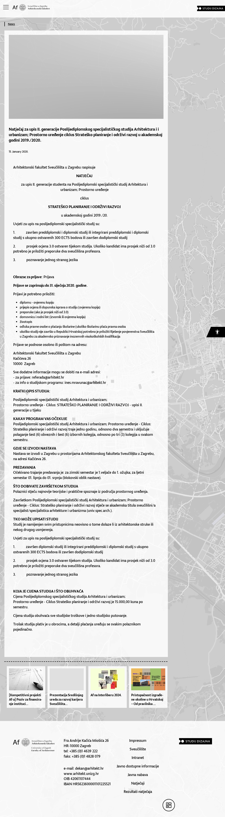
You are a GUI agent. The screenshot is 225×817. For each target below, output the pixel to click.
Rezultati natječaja (138, 791)
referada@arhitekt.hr (48, 377)
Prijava (49, 276)
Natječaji (138, 783)
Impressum (137, 740)
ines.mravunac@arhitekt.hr (85, 382)
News (11, 24)
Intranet (138, 757)
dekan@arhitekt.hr (89, 768)
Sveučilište (138, 749)
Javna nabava (138, 774)
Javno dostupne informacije (138, 766)
